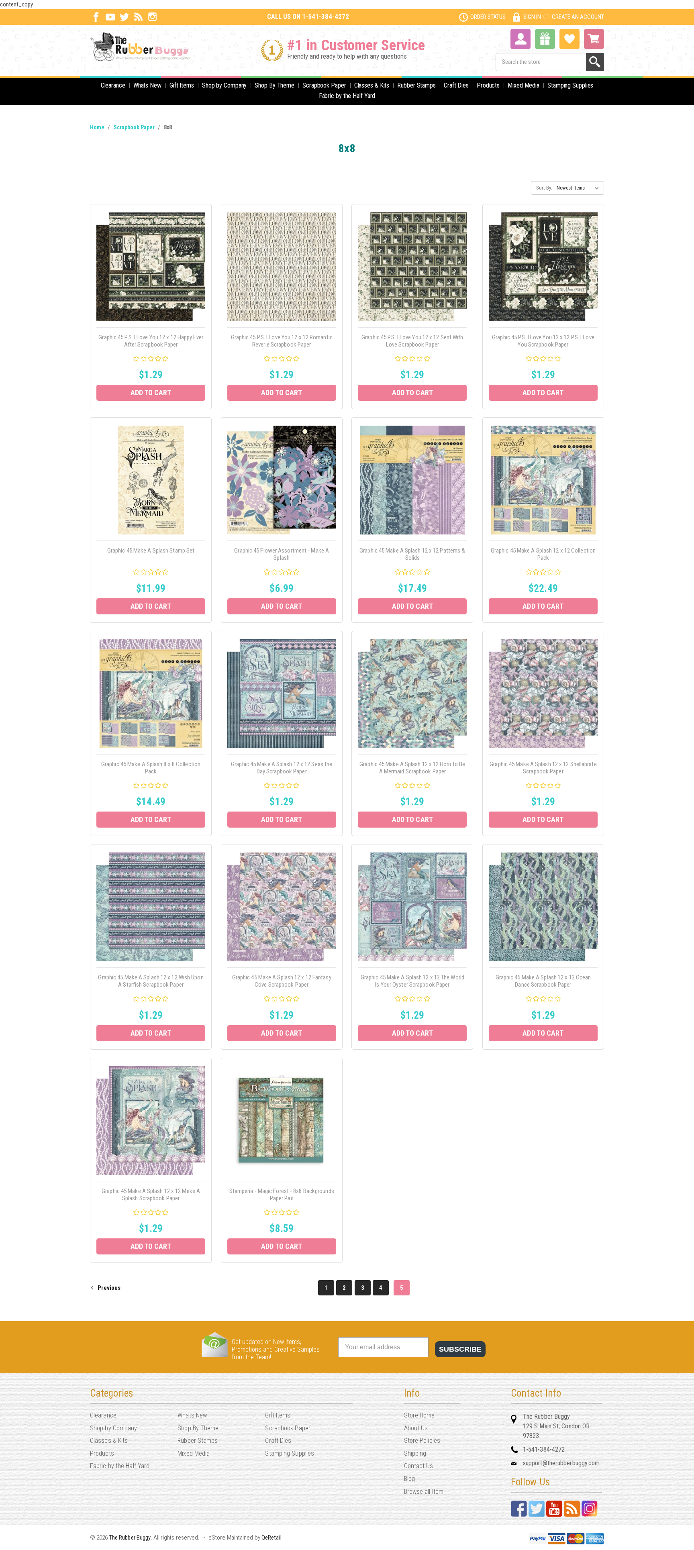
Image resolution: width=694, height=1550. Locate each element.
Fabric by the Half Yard (347, 96)
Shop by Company (224, 85)
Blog (409, 1479)
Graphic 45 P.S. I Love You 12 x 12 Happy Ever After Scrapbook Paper (150, 341)
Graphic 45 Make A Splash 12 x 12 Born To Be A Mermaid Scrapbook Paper (412, 768)
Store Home (419, 1415)
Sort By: (544, 188)
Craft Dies (456, 85)
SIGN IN (532, 16)
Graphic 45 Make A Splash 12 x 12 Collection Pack (543, 554)
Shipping (415, 1453)
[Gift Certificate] (545, 39)
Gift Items (181, 85)
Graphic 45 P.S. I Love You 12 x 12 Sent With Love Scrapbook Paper (412, 341)
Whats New (147, 85)
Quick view (151, 257)
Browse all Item (424, 1491)
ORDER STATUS (488, 16)
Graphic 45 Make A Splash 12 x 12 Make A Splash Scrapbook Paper (151, 1194)
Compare (148, 275)
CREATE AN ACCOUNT (578, 16)
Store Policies (422, 1440)
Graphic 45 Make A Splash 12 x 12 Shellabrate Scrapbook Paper (543, 768)
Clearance (113, 85)
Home (97, 127)
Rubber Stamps (416, 85)
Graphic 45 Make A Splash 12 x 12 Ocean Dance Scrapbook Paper (543, 981)
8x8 (168, 127)
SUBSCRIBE (460, 1349)
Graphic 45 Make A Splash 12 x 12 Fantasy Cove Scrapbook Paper (281, 981)
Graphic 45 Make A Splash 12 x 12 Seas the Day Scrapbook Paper (281, 768)
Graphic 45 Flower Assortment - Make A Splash (281, 554)
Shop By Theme (274, 85)
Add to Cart (151, 392)
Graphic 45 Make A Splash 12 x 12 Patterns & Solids (412, 554)
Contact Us (418, 1466)
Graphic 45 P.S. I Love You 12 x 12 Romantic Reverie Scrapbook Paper (282, 341)
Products (488, 85)
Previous (108, 1287)
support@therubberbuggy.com (561, 1463)
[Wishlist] (569, 38)
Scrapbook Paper (324, 85)
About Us (416, 1428)
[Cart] (594, 39)
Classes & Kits (372, 85)
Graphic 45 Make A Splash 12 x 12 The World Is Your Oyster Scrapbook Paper (412, 981)
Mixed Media (523, 85)
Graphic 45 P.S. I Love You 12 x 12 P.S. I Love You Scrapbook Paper (543, 341)
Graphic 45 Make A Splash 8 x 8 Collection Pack (150, 768)
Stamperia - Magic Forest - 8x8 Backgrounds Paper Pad (281, 1194)
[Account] (520, 38)
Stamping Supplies (570, 85)
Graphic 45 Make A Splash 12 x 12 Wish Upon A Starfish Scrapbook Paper (150, 981)
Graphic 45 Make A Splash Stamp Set (150, 550)
